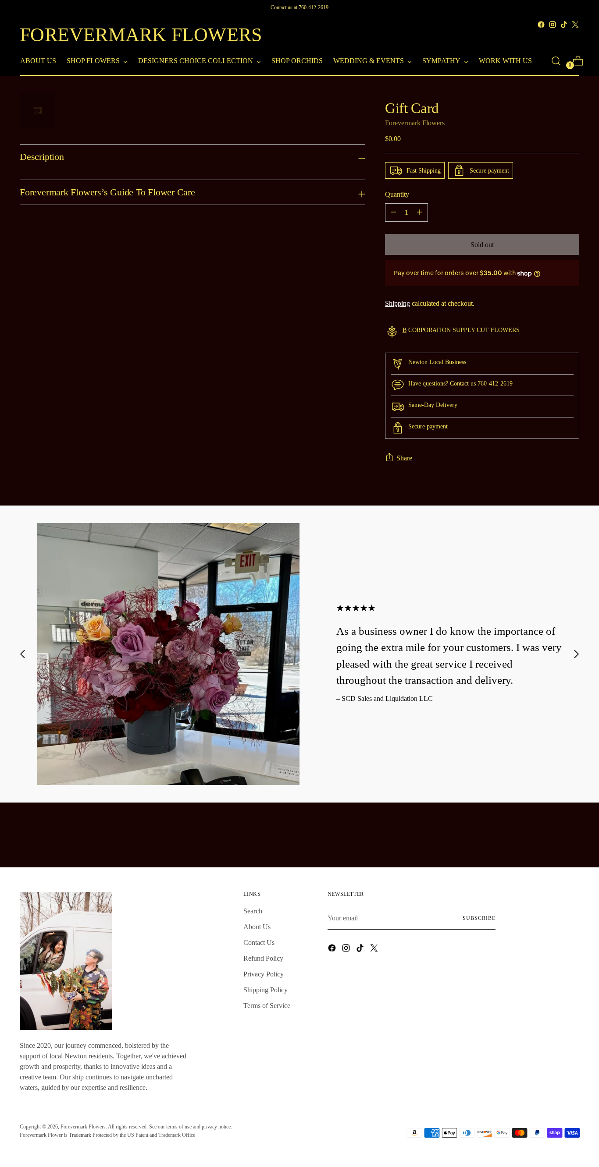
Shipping (397, 303)
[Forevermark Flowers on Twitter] (575, 24)
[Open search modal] (556, 61)
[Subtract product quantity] (393, 212)
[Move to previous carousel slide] (23, 653)
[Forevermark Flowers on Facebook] (541, 24)
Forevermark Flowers (415, 123)
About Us (257, 926)
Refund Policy (263, 958)
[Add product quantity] (420, 212)
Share (404, 458)
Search (252, 911)
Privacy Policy (263, 974)
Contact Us (259, 942)
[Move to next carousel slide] (576, 653)
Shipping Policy (265, 990)
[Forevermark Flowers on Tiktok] (564, 24)
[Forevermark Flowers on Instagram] (552, 24)
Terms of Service (266, 1005)
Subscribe (479, 918)
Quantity (397, 194)
